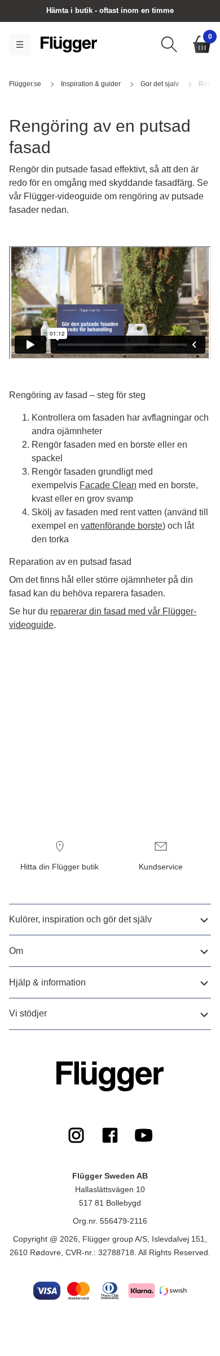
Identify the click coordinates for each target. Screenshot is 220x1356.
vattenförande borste (121, 525)
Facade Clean (108, 485)
